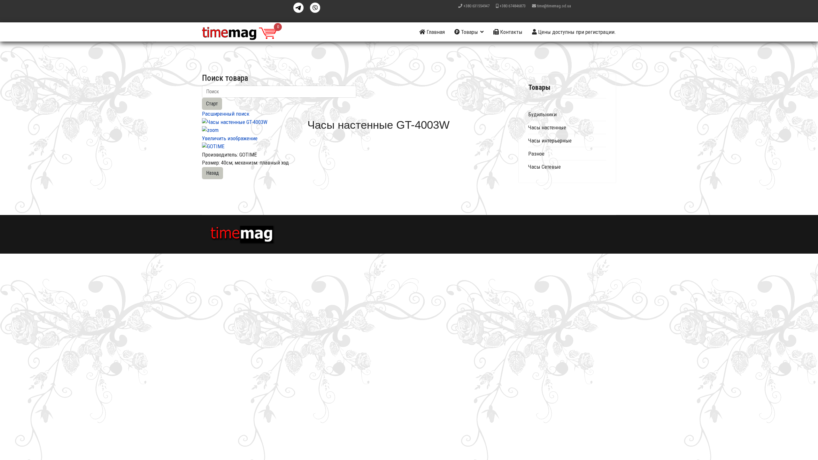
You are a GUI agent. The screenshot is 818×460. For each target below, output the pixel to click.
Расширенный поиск (226, 114)
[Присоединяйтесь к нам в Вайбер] (315, 8)
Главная (435, 32)
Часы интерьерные (550, 140)
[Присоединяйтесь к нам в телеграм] (298, 8)
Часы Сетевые (544, 167)
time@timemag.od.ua (554, 6)
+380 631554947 (476, 6)
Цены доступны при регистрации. (576, 32)
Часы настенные (547, 127)
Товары (469, 32)
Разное (536, 153)
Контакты (510, 32)
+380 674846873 (512, 6)
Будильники (542, 114)
